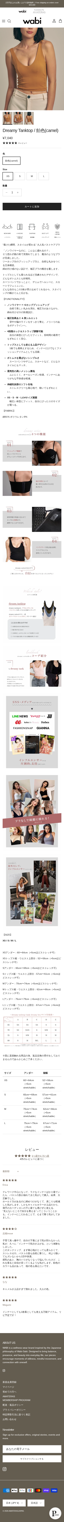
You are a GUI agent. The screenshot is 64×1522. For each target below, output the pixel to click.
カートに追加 (32, 206)
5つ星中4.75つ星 (40, 1156)
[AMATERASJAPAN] (32, 21)
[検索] (10, 21)
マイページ (8, 1387)
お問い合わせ (9, 1419)
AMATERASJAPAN (16, 1511)
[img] (10, 1180)
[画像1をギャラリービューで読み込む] (32, 69)
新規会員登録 (9, 1382)
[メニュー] (3, 21)
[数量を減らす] (6, 192)
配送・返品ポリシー (13, 1405)
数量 (5, 185)
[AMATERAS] (39, 11)
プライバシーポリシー (14, 1409)
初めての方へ (9, 1391)
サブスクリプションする (32, 1459)
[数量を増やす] (18, 192)
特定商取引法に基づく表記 (16, 1414)
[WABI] (22, 11)
